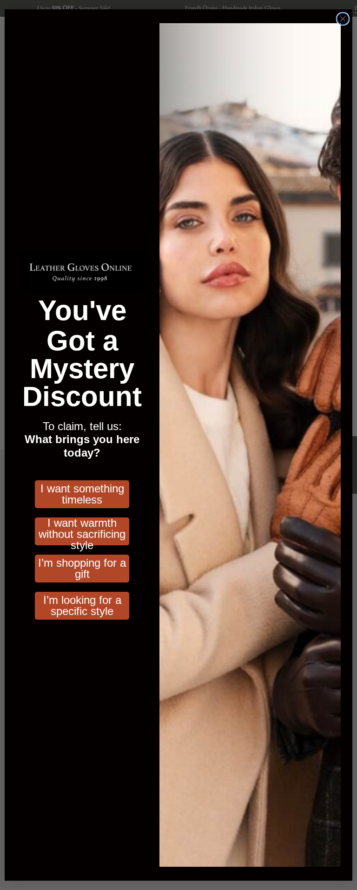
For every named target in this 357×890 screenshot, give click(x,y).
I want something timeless (82, 494)
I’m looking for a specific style (82, 605)
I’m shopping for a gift (82, 568)
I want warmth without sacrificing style (82, 531)
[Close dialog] (343, 19)
